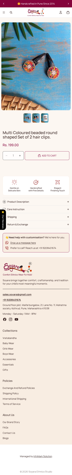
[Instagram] (11, 319)
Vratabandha (10, 337)
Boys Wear (8, 353)
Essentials (8, 364)
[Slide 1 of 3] (27, 118)
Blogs (6, 438)
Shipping (12, 216)
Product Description (18, 201)
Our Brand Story (11, 422)
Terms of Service (11, 404)
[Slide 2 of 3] (36, 118)
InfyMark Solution (42, 456)
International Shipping (14, 398)
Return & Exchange (17, 224)
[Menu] (4, 12)
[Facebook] (5, 319)
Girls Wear (8, 348)
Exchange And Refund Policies (19, 388)
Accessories (9, 359)
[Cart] (68, 12)
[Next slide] (68, 3)
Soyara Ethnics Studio (40, 471)
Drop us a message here (23, 242)
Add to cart (49, 155)
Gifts (5, 369)
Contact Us (9, 432)
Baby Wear (8, 343)
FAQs (5, 427)
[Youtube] (16, 319)
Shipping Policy (11, 393)
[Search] (11, 12)
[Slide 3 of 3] (44, 118)
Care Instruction (15, 209)
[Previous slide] (3, 3)
